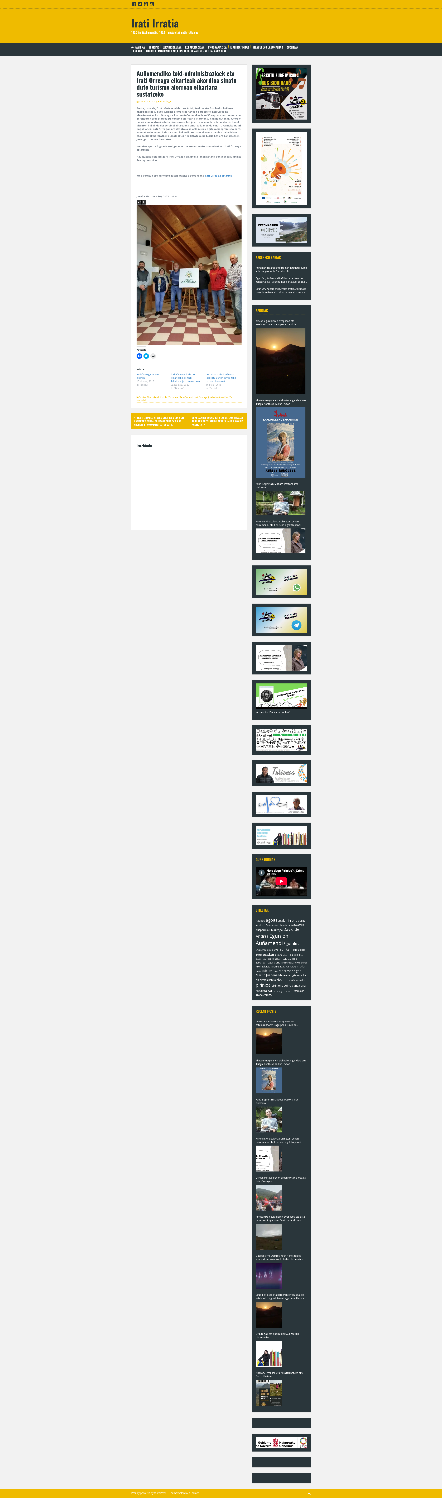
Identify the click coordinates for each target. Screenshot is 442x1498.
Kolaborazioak (194, 47)
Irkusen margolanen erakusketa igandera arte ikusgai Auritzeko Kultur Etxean (281, 402)
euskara (270, 954)
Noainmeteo (286, 979)
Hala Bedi (293, 954)
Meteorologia (287, 975)
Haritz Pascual (274, 958)
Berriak (153, 47)
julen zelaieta (263, 966)
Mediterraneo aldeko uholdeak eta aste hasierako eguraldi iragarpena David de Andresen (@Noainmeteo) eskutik (159, 421)
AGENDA (137, 51)
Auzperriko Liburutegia (269, 930)
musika (301, 975)
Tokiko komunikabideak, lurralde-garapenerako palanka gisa (186, 51)
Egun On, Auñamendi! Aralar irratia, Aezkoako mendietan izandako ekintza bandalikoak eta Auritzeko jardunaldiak (281, 290)
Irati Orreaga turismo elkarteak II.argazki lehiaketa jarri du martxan (185, 378)
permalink (141, 400)
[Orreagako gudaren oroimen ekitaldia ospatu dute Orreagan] (269, 1198)
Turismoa (173, 397)
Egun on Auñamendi (272, 939)
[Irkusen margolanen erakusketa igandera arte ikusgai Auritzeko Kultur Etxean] (280, 442)
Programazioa (217, 47)
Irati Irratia (155, 22)
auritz (301, 921)
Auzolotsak (297, 925)
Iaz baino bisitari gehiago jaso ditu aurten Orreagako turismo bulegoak (221, 378)
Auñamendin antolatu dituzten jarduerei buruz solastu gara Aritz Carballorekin (281, 269)
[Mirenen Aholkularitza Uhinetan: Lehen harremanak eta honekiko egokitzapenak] (280, 540)
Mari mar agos (290, 970)
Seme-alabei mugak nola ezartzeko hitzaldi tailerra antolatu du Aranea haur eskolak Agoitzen (217, 421)
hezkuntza (286, 959)
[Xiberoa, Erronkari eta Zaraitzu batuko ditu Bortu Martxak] (269, 1393)
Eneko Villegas (165, 101)
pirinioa (263, 985)
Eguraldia (292, 943)
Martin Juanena (267, 975)
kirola (258, 971)
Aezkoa (260, 921)
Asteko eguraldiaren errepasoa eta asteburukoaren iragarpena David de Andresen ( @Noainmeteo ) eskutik (276, 322)
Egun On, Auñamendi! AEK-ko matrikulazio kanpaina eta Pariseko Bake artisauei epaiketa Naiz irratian (281, 280)
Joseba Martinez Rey (218, 397)
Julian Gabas (278, 966)
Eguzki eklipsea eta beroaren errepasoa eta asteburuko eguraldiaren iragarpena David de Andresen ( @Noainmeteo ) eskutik (281, 1296)
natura (272, 979)
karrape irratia (295, 966)
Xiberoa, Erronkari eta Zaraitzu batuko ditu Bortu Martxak (279, 1374)
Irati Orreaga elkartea (218, 175)
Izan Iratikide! (239, 47)
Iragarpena (273, 962)
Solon (181, 1493)
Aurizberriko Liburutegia (278, 925)
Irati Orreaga (201, 397)
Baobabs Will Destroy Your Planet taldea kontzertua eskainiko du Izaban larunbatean (280, 1257)
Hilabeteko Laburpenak (267, 47)
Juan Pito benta (299, 962)
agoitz (271, 920)
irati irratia (286, 962)
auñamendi (188, 397)
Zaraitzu (267, 994)
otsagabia (300, 980)
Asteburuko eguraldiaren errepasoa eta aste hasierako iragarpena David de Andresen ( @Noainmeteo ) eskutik (280, 1218)
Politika (163, 397)
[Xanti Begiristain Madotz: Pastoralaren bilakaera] (280, 503)
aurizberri (260, 925)
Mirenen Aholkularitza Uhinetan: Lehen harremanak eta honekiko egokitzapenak (278, 523)
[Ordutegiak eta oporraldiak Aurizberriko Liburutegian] (269, 1354)
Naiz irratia (262, 979)
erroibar (271, 949)
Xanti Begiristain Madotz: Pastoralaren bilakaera (277, 485)
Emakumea (261, 949)
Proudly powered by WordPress (148, 1493)
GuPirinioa (282, 955)
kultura (267, 971)
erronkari (284, 949)
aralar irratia (287, 920)
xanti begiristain (280, 990)
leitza (275, 971)
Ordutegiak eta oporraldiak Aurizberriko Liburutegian (278, 1335)
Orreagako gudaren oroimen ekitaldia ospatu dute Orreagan (281, 1179)
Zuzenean (292, 47)
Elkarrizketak (171, 47)
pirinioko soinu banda (285, 985)
